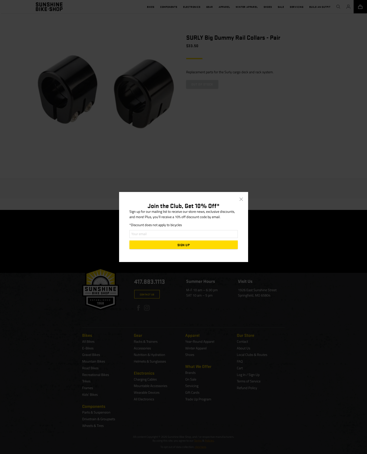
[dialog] (183, 227)
